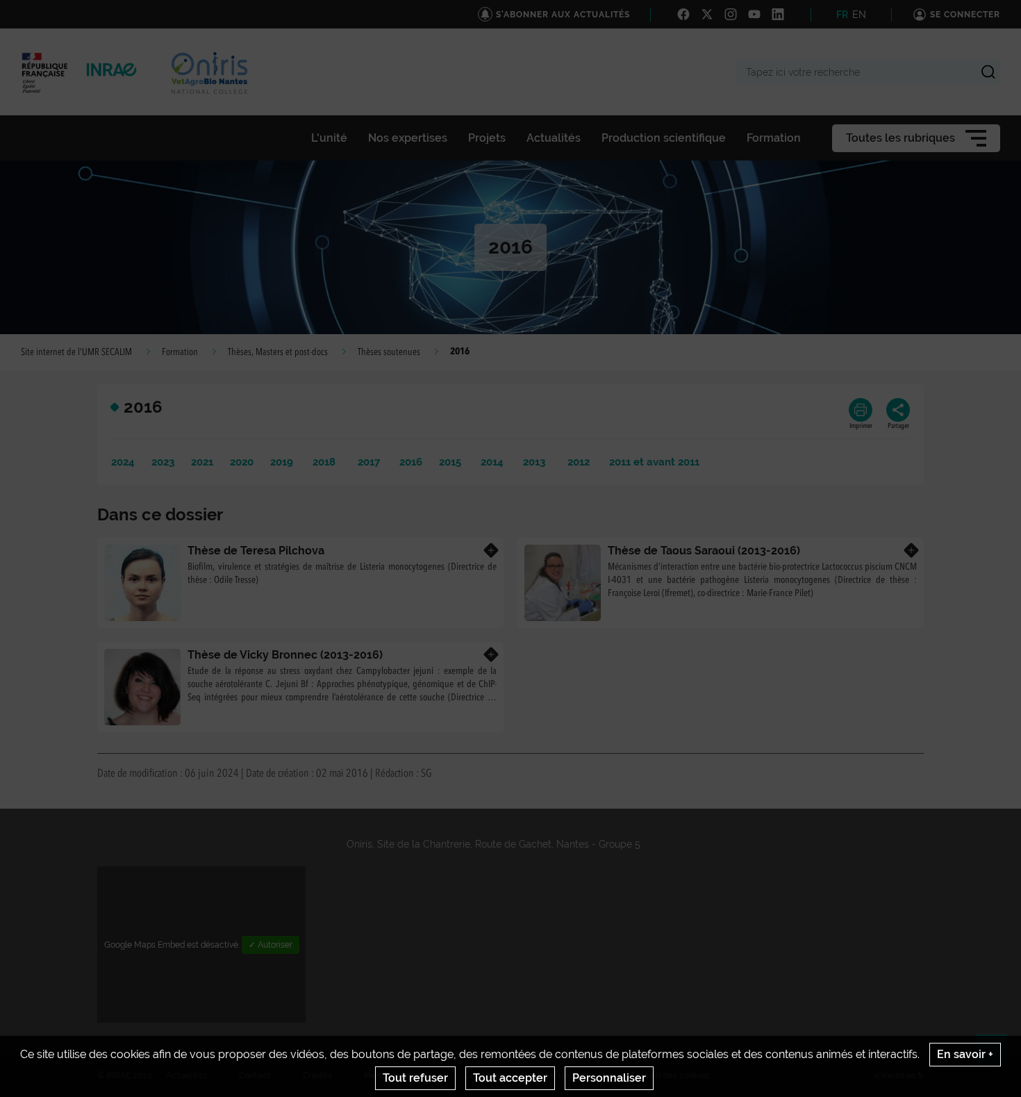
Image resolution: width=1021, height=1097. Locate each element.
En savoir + (965, 1054)
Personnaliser (609, 1077)
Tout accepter (510, 1077)
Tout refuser (415, 1077)
